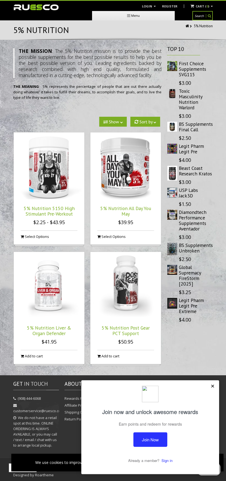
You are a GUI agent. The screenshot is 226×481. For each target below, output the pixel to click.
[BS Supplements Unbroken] (172, 249)
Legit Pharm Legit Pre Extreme (191, 305)
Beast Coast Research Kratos (195, 171)
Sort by (146, 121)
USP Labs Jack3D (188, 193)
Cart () (202, 6)
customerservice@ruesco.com (38, 410)
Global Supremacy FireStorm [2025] (190, 275)
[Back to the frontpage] (187, 26)
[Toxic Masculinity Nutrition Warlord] (172, 93)
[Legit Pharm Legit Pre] (172, 148)
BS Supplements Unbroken (196, 248)
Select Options (36, 236)
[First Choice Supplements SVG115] (172, 66)
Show (114, 121)
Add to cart (33, 356)
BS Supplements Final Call (196, 127)
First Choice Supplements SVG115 (192, 69)
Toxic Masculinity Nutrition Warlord (190, 99)
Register (169, 6)
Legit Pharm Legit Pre (191, 149)
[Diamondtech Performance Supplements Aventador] (172, 215)
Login (147, 6)
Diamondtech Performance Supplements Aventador (192, 220)
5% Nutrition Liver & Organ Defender (49, 330)
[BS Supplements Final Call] (172, 126)
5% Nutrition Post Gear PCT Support (126, 330)
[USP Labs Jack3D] (172, 192)
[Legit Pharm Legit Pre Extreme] (172, 303)
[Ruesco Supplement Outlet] (36, 7)
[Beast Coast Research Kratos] (172, 173)
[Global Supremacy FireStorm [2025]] (172, 270)
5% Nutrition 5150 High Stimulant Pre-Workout (49, 211)
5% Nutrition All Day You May (125, 211)
